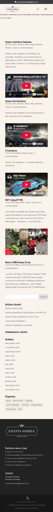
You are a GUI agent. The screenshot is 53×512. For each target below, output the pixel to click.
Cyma (23, 265)
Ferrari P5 (25, 405)
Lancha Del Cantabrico (15, 321)
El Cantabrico (11, 150)
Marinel (39, 44)
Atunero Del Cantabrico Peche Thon (22, 317)
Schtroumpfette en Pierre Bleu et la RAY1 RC (26, 312)
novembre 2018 (12, 347)
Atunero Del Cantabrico (15, 101)
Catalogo (28, 401)
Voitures (35, 202)
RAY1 (23, 202)
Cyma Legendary (12, 405)
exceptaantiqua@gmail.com (17, 483)
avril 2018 (9, 368)
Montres (30, 265)
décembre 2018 (12, 343)
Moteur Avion (11, 409)
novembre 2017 (12, 390)
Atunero (20, 44)
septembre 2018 (12, 352)
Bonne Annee (18, 401)
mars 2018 (9, 373)
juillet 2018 (10, 360)
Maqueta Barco (36, 405)
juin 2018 (9, 364)
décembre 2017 (12, 385)
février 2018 (10, 377)
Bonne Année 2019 (14, 308)
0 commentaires (26, 48)
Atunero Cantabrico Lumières (18, 325)
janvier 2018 (10, 381)
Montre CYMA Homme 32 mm (17, 262)
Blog (33, 44)
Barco (27, 44)
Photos (8, 48)
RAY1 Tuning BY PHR (14, 199)
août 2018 (9, 356)
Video (14, 48)
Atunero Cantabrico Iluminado (18, 41)
